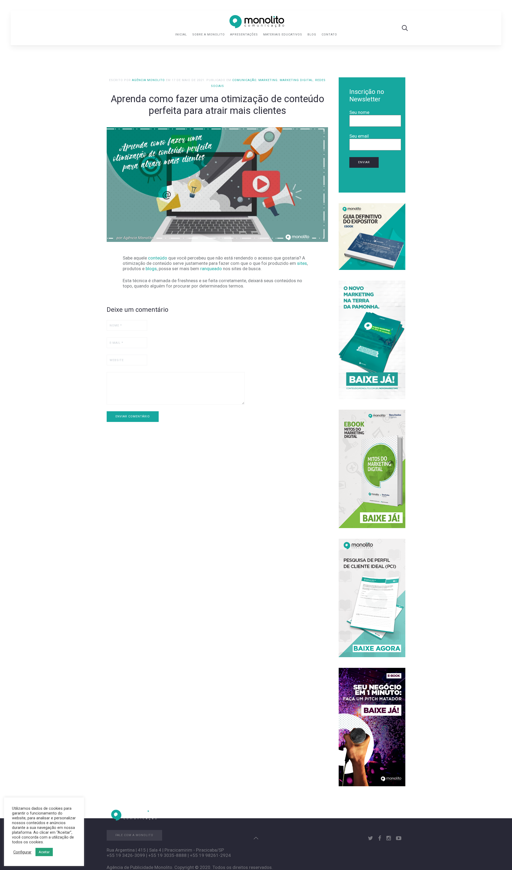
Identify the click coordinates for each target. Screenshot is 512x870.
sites (302, 263)
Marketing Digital (296, 80)
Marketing (268, 80)
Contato (329, 34)
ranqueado (211, 268)
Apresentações (244, 34)
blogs (151, 268)
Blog (311, 34)
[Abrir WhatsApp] (499, 856)
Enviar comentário (132, 416)
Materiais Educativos (282, 34)
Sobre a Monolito (208, 34)
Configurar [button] (22, 852)
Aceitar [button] (44, 852)
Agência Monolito (148, 80)
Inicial (181, 34)
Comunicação (244, 80)
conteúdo (157, 258)
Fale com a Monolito (134, 835)
